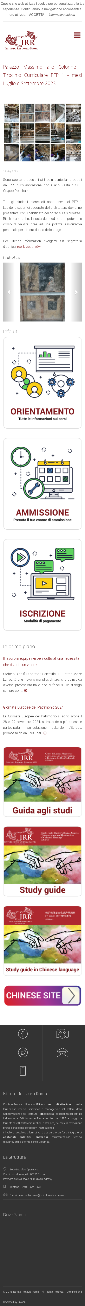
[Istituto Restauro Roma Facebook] (22, 1034)
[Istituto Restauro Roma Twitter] (22, 1053)
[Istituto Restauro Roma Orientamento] (22, 1071)
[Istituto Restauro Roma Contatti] (62, 1053)
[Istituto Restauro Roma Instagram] (62, 1034)
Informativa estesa (61, 14)
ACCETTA (36, 14)
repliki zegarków (29, 247)
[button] (9, 292)
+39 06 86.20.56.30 (31, 1186)
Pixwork (22, 1302)
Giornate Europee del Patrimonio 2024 (33, 707)
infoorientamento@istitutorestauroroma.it (42, 1195)
